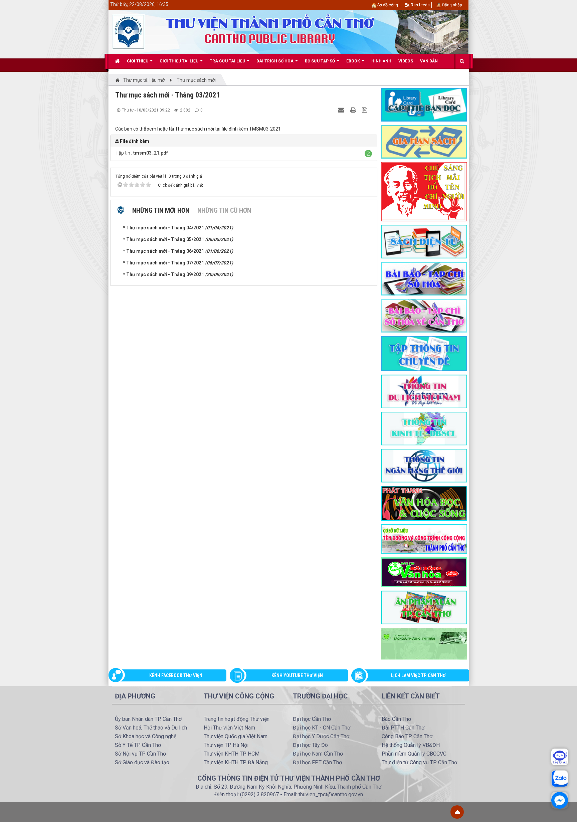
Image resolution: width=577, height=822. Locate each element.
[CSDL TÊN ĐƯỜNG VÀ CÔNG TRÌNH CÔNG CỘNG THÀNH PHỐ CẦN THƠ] (424, 538)
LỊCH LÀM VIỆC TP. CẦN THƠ (418, 675)
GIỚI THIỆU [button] (138, 61)
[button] (368, 153)
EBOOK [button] (353, 61)
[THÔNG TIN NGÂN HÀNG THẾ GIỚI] (424, 465)
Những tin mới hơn (160, 210)
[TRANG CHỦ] (117, 61)
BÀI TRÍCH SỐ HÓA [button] (275, 61)
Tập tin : (142, 153)
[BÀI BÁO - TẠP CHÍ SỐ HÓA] (424, 278)
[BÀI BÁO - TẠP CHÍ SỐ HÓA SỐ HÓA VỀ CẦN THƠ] (424, 315)
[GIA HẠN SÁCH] (424, 141)
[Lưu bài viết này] (365, 110)
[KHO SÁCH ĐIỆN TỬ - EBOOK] (424, 241)
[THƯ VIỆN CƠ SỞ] (424, 643)
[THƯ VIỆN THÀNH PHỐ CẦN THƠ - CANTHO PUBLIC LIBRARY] (128, 31)
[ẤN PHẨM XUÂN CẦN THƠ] (424, 607)
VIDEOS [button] (405, 61)
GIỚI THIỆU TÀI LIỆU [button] (179, 61)
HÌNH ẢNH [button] (381, 61)
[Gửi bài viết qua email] (342, 110)
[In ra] (354, 110)
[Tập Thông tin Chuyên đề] (424, 353)
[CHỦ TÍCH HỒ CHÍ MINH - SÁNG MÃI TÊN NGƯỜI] (424, 191)
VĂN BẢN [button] (429, 61)
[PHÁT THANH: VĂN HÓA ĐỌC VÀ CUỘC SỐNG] (424, 502)
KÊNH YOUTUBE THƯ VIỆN (297, 675)
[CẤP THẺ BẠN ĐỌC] (424, 104)
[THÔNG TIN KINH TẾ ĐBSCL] (424, 428)
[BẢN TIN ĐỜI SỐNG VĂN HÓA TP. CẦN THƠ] (424, 571)
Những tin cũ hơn (224, 210)
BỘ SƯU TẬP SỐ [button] (320, 61)
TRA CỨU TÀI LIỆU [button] (228, 61)
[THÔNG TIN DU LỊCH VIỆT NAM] (424, 391)
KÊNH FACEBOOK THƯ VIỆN (175, 675)
